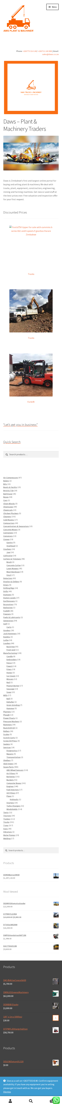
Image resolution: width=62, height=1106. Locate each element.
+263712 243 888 (45, 51)
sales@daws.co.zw (50, 54)
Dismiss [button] (7, 1091)
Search (31, 1101)
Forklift (31, 401)
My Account (10, 1101)
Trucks (31, 274)
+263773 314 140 (30, 51)
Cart (47, 1099)
